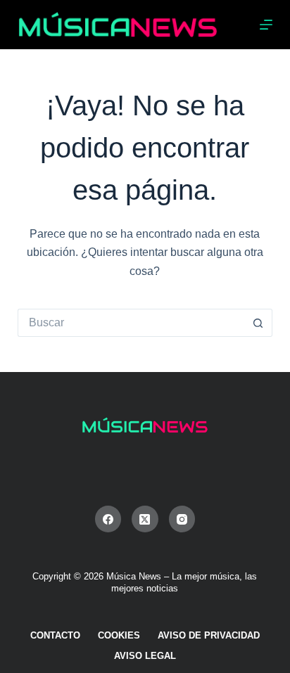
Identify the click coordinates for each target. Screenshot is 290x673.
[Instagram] (182, 519)
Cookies (119, 635)
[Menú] (266, 24)
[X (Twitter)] (145, 519)
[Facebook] (108, 519)
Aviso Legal (145, 655)
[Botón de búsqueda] (258, 323)
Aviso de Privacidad (209, 635)
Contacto (55, 635)
